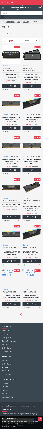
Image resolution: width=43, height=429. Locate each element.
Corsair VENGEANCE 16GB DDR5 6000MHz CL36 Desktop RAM (11, 161)
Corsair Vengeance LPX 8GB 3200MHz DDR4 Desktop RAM (31, 208)
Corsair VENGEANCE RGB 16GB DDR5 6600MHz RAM (31, 296)
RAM (18, 22)
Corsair (5, 66)
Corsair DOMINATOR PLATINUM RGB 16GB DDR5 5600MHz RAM (11, 76)
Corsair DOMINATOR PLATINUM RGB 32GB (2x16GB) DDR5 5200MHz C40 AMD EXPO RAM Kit (32, 77)
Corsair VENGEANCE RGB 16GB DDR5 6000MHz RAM (11, 296)
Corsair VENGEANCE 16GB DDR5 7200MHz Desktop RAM (32, 161)
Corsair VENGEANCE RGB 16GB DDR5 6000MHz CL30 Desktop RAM (31, 252)
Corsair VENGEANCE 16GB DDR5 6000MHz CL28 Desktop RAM (11, 119)
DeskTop (26, 22)
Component (10, 22)
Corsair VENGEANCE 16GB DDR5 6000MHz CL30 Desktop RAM (32, 119)
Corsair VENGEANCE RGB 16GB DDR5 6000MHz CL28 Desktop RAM (11, 252)
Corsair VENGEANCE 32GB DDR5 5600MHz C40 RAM (11, 205)
